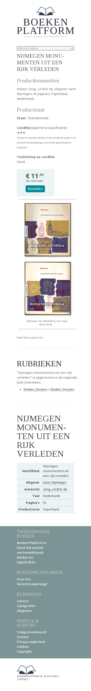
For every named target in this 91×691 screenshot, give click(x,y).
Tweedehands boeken (33, 533)
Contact (23, 637)
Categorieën (26, 606)
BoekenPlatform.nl (40, 572)
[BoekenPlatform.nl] (45, 20)
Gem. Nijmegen (54, 482)
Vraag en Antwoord (31, 632)
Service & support (28, 623)
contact (22, 679)
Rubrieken (29, 594)
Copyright (24, 651)
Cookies (23, 646)
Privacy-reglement (31, 642)
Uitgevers (24, 611)
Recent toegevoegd (32, 584)
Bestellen (35, 189)
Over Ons (24, 579)
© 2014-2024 (51, 676)
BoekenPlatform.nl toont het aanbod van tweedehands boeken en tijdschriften (31, 552)
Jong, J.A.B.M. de (55, 489)
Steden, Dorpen (35, 389)
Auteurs (23, 601)
